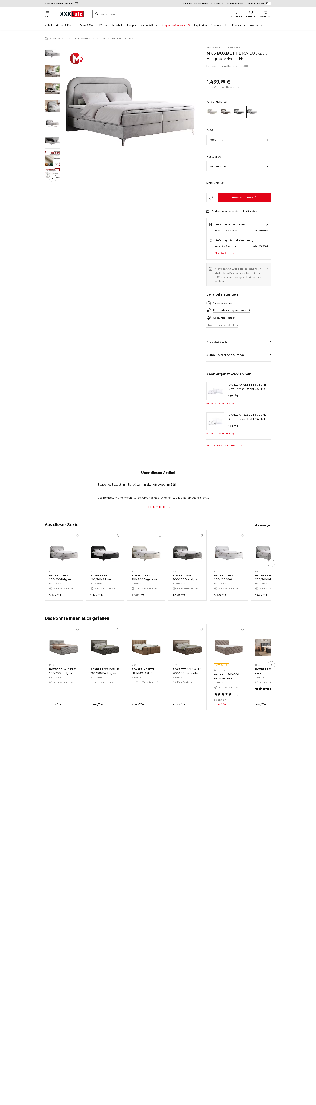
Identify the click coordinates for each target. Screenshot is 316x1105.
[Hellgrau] (252, 112)
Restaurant (238, 25)
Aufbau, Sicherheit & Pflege (225, 355)
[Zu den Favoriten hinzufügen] (210, 197)
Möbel (48, 25)
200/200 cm (218, 140)
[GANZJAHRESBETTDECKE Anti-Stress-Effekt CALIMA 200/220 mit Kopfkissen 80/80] (215, 421)
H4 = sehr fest (219, 166)
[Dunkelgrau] (239, 112)
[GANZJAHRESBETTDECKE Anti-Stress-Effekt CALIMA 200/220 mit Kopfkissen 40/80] (215, 391)
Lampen (132, 25)
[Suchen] (97, 14)
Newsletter (256, 25)
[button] (52, 53)
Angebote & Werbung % (176, 25)
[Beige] (212, 112)
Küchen (103, 25)
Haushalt (117, 25)
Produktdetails (216, 341)
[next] (52, 178)
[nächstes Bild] (271, 563)
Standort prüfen (225, 253)
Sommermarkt (219, 25)
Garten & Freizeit (66, 25)
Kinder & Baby (149, 25)
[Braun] (226, 112)
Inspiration (200, 25)
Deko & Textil (87, 25)
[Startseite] (46, 38)
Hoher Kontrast (255, 3)
